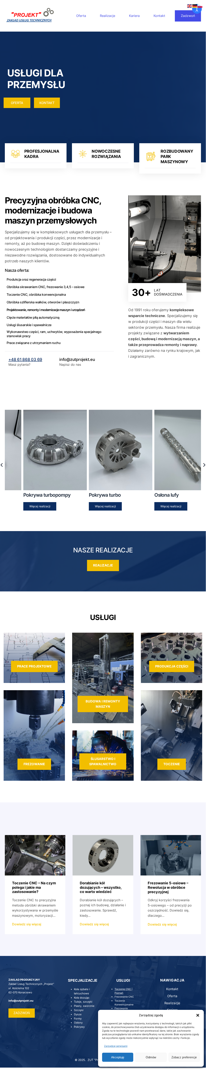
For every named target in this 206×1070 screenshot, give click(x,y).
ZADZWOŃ (21, 1013)
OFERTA (17, 103)
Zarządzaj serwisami (115, 1045)
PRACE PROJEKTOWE (34, 666)
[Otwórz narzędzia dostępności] (197, 9)
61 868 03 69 (29, 359)
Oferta (81, 16)
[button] (198, 1015)
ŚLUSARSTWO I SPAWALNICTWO (103, 761)
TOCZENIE (171, 764)
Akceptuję (117, 1057)
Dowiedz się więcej (26, 924)
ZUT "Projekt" (97, 1060)
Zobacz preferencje (184, 1057)
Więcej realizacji (22, 506)
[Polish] (200, 6)
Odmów (151, 1057)
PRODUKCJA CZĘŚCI (171, 666)
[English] (189, 6)
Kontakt (159, 16)
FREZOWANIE (34, 764)
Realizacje (107, 16)
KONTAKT (46, 103)
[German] (195, 6)
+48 (12, 359)
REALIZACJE (103, 565)
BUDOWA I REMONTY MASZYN (103, 704)
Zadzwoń (188, 16)
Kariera (134, 16)
